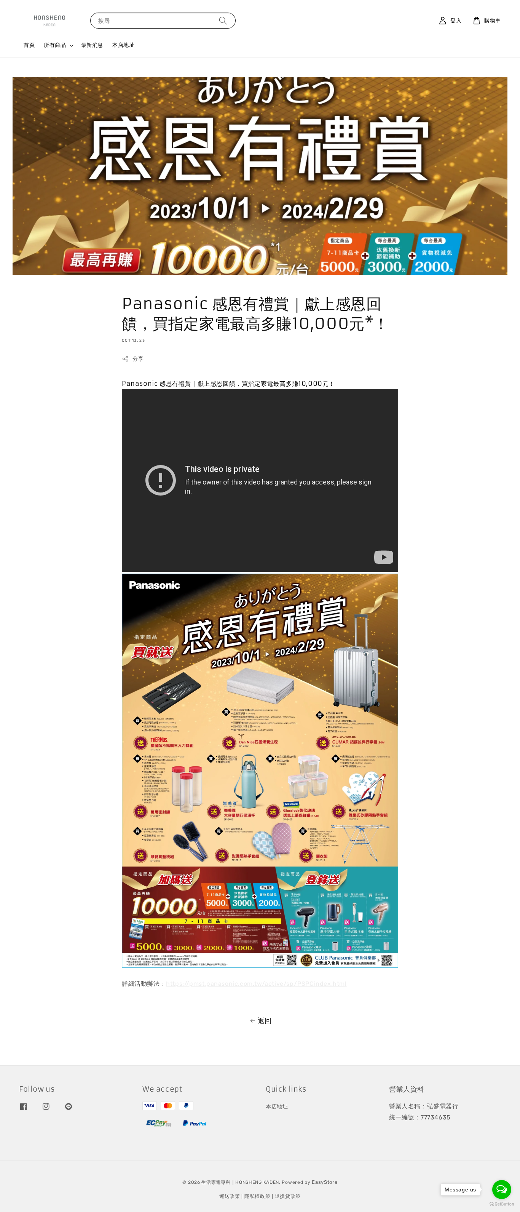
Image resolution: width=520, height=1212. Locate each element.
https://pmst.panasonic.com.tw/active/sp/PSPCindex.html (256, 983)
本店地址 (123, 45)
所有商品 (55, 45)
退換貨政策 (288, 1196)
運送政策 (229, 1196)
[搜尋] (223, 20)
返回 (265, 1021)
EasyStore (324, 1182)
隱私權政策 (257, 1196)
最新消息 (92, 45)
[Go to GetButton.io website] (502, 1204)
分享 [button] (138, 359)
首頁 (29, 45)
